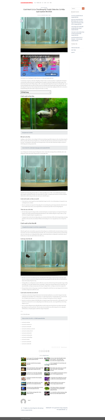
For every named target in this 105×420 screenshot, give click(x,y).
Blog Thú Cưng (44, 7)
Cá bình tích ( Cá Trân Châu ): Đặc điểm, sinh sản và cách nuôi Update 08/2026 (34, 373)
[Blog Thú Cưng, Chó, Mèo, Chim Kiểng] (27, 2)
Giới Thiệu (73, 50)
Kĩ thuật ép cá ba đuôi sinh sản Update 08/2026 (34, 378)
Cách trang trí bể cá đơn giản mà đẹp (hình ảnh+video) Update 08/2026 (35, 359)
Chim (45, 2)
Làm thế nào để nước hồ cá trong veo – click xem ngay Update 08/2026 (58, 383)
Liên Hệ (72, 52)
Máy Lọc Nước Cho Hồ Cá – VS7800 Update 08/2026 (33, 318)
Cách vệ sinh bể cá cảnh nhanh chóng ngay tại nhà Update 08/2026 (36, 147)
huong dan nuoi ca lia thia (27, 132)
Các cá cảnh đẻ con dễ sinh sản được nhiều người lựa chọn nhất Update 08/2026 (58, 393)
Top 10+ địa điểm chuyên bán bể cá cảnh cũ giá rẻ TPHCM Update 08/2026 (58, 373)
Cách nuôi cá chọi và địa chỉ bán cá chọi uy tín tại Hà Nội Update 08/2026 (35, 388)
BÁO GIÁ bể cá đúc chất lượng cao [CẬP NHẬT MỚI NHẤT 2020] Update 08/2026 (58, 369)
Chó (48, 2)
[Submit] (83, 8)
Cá (42, 2)
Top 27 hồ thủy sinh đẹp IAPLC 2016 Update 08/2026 (34, 393)
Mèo (51, 2)
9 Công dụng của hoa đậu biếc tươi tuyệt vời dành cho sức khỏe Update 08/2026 (58, 378)
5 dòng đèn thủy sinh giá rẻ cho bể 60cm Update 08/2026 (34, 227)
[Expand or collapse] (49, 92)
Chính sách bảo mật (75, 47)
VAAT (50, 15)
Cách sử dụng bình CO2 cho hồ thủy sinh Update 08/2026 (58, 364)
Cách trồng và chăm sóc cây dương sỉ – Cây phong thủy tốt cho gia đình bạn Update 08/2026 (58, 388)
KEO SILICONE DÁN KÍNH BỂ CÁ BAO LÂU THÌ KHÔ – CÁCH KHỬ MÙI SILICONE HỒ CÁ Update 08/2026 (58, 359)
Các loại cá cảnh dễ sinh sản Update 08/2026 (34, 364)
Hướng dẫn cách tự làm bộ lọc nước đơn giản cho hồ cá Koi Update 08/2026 (35, 383)
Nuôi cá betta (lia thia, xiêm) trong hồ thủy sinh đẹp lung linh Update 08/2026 (35, 368)
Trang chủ (38, 2)
